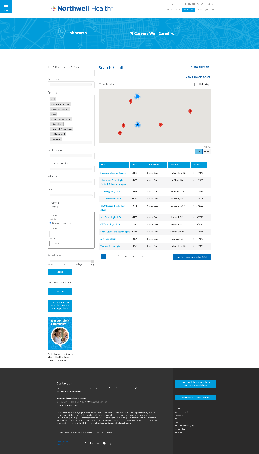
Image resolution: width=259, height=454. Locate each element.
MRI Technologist (108, 239)
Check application (173, 10)
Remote (55, 203)
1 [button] (103, 256)
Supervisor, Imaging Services (113, 173)
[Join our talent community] (60, 333)
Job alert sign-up (203, 10)
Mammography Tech (110, 192)
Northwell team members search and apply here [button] (60, 306)
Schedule (52, 176)
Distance (55, 223)
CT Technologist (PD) (110, 224)
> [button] (133, 256)
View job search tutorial (198, 77)
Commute (67, 223)
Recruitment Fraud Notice (196, 397)
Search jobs (188, 10)
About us (178, 409)
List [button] (200, 151)
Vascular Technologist (110, 246)
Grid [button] (208, 151)
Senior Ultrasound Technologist (115, 232)
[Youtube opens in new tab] (194, 4)
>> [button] (141, 256)
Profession (53, 79)
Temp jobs (179, 416)
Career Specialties (182, 412)
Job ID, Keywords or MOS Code (63, 67)
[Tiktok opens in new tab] (202, 4)
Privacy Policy (180, 432)
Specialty (52, 92)
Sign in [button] (60, 291)
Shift (50, 190)
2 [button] (111, 256)
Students (179, 419)
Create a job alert (200, 67)
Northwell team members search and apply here (196, 384)
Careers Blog (180, 429)
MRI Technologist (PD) (110, 199)
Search (60, 272)
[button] (6, 6)
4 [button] (126, 256)
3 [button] (118, 256)
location (53, 215)
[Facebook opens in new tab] (185, 4)
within (52, 238)
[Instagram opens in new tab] (198, 4)
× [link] (51, 99)
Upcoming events (172, 4)
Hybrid (54, 207)
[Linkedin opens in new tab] (190, 4)
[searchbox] (71, 84)
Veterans (178, 422)
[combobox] (71, 73)
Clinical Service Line (58, 163)
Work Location (55, 150)
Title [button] (103, 165)
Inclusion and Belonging (184, 426)
